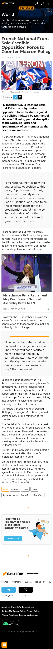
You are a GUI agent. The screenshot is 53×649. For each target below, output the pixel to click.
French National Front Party (32, 495)
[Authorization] (37, 3)
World (5, 489)
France (34, 489)
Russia (28, 582)
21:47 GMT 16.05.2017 (11, 57)
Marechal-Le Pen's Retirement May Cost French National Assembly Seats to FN (25, 299)
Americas (16, 582)
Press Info (16, 607)
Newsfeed (15, 489)
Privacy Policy (33, 611)
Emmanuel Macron (10, 495)
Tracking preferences (28, 615)
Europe (25, 489)
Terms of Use (28, 607)
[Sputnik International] (8, 4)
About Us (5, 607)
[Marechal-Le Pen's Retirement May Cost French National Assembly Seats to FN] (26, 273)
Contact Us (6, 611)
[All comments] (4, 645)
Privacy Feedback (9, 615)
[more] (48, 309)
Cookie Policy (19, 611)
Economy (39, 582)
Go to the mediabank (30, 92)
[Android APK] (10, 623)
